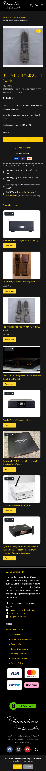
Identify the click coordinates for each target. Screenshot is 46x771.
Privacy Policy (17, 663)
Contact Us (16, 634)
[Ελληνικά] (10, 623)
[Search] (31, 5)
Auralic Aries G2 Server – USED (17, 420)
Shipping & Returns (19, 653)
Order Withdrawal (19, 658)
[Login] (27, 5)
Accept (17, 766)
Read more (9, 246)
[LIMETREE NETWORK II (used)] (23, 489)
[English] (7, 623)
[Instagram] (18, 749)
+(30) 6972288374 (17, 616)
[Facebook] (9, 749)
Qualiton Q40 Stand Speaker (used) (19, 281)
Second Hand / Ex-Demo (24, 89)
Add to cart (23, 139)
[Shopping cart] (37, 5)
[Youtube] (27, 749)
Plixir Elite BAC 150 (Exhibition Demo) (20, 240)
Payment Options (18, 644)
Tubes (38, 89)
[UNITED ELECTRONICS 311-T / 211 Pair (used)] (23, 310)
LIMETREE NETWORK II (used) (17, 505)
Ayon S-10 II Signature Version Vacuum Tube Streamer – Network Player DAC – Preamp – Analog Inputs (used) (21, 549)
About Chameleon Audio (21, 639)
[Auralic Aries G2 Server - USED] (23, 403)
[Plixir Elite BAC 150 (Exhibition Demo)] (23, 224)
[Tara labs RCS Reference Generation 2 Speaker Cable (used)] (23, 444)
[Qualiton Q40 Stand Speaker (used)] (23, 265)
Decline (28, 766)
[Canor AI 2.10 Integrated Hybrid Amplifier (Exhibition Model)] (23, 359)
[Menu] (42, 5)
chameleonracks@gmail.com (22, 610)
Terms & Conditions (19, 649)
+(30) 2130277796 (17, 613)
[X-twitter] (36, 749)
